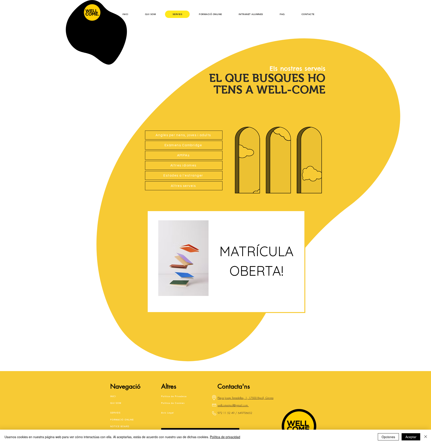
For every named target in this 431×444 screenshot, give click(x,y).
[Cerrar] (425, 436)
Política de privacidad (225, 437)
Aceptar (410, 437)
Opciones (388, 437)
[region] (226, 261)
